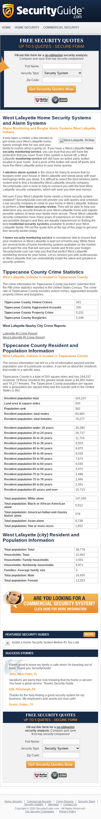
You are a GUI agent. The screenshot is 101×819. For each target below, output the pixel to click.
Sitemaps (53, 804)
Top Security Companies (39, 811)
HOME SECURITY (27, 27)
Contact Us (70, 804)
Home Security (13, 801)
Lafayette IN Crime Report (20, 333)
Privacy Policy (67, 811)
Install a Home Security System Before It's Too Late (45, 642)
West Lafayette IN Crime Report (24, 337)
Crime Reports (65, 801)
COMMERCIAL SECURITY (61, 27)
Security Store (86, 801)
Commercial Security (39, 801)
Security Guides (33, 804)
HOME (6, 27)
